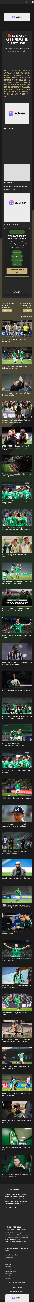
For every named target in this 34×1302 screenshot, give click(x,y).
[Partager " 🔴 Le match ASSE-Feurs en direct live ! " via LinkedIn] (22, 295)
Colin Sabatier (8, 1273)
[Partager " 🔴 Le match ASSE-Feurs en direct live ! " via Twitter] (8, 295)
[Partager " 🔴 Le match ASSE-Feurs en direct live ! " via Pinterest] (18, 295)
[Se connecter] (26, 2)
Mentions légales (17, 1287)
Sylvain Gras (15, 48)
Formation (23, 51)
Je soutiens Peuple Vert (17, 271)
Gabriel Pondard (9, 1275)
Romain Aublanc (9, 1257)
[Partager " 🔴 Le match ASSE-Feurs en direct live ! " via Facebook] (5, 295)
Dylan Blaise (8, 1278)
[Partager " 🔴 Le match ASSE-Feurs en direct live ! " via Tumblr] (15, 295)
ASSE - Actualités (13, 51)
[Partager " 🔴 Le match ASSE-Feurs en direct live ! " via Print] (28, 295)
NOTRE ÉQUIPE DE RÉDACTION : (13, 1255)
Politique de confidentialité (17, 1282)
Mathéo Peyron (8, 1269)
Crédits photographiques (17, 1292)
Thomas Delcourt (9, 1259)
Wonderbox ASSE (16, 1203)
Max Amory (8, 1262)
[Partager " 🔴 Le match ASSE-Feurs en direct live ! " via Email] (25, 295)
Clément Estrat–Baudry (10, 1271)
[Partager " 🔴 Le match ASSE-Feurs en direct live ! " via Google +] (12, 295)
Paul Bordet (8, 1266)
